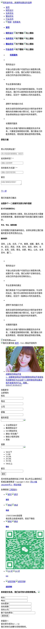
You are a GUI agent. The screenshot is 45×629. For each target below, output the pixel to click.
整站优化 (9, 16)
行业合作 (9, 19)
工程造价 (13, 490)
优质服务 (17, 22)
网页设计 (9, 10)
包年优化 (9, 13)
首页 (8, 7)
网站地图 (17, 485)
